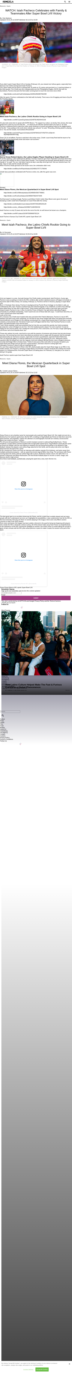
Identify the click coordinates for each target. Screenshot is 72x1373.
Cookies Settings (28, 1369)
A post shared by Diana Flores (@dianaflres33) (24, 512)
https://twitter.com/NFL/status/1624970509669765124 (21, 213)
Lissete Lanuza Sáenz (10, 371)
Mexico (11, 587)
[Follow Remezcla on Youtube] (17, 606)
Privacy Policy (39, 601)
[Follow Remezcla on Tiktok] (22, 606)
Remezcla (2, 6)
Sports (8, 6)
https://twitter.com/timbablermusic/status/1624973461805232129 (25, 204)
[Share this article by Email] (16, 71)
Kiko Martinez (7, 18)
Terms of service (55, 601)
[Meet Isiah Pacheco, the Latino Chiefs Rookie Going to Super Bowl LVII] (7, 100)
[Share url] (2, 81)
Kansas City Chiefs (16, 216)
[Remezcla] (8, 1)
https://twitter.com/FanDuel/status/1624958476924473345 (23, 196)
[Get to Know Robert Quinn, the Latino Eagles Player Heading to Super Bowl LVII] (7, 141)
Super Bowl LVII (36, 216)
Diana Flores (4, 587)
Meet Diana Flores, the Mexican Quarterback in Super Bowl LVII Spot (29, 189)
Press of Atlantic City (39, 310)
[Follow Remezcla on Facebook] (3, 606)
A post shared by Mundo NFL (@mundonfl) (23, 583)
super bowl (18, 355)
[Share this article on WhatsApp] (2, 71)
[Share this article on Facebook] (7, 71)
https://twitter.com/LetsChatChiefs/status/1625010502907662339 (25, 94)
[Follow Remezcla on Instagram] (13, 606)
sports (28, 216)
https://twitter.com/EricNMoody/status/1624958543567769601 (24, 193)
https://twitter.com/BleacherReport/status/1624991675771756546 (25, 168)
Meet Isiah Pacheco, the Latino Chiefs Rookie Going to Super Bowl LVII (30, 116)
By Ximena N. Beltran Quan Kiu (16, 690)
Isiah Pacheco (27, 86)
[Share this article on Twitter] (11, 71)
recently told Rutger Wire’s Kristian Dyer (13, 342)
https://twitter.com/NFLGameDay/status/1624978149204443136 (25, 120)
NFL (24, 216)
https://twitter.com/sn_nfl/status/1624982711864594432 (22, 207)
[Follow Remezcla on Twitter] (8, 606)
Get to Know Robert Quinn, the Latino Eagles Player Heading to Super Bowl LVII (34, 157)
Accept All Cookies (42, 1369)
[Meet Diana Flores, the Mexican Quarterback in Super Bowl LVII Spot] (7, 173)
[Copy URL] (4, 77)
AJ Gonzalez (6, 232)
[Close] (69, 1364)
